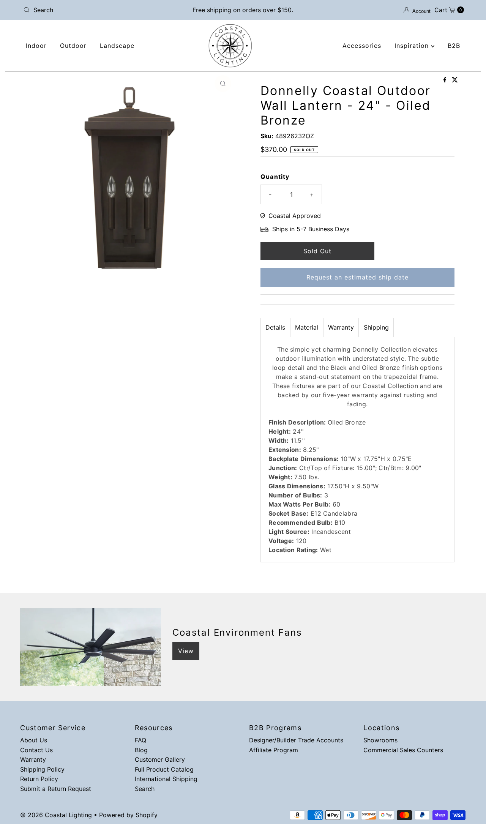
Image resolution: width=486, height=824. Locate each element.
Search (145, 788)
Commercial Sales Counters (403, 750)
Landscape (117, 45)
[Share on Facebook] (445, 80)
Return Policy (39, 779)
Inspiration (412, 45)
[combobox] (92, 9)
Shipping (376, 327)
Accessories (361, 45)
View (186, 651)
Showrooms (380, 740)
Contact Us (36, 750)
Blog (141, 750)
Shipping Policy (42, 769)
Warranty (341, 327)
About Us (33, 740)
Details (275, 327)
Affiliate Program (273, 750)
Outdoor (73, 45)
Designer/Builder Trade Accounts (296, 740)
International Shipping (166, 779)
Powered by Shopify (128, 815)
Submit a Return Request (55, 788)
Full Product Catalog (164, 769)
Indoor (36, 45)
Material (306, 327)
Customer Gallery (160, 759)
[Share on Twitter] (455, 80)
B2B (454, 45)
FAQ (140, 740)
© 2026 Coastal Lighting (56, 815)
